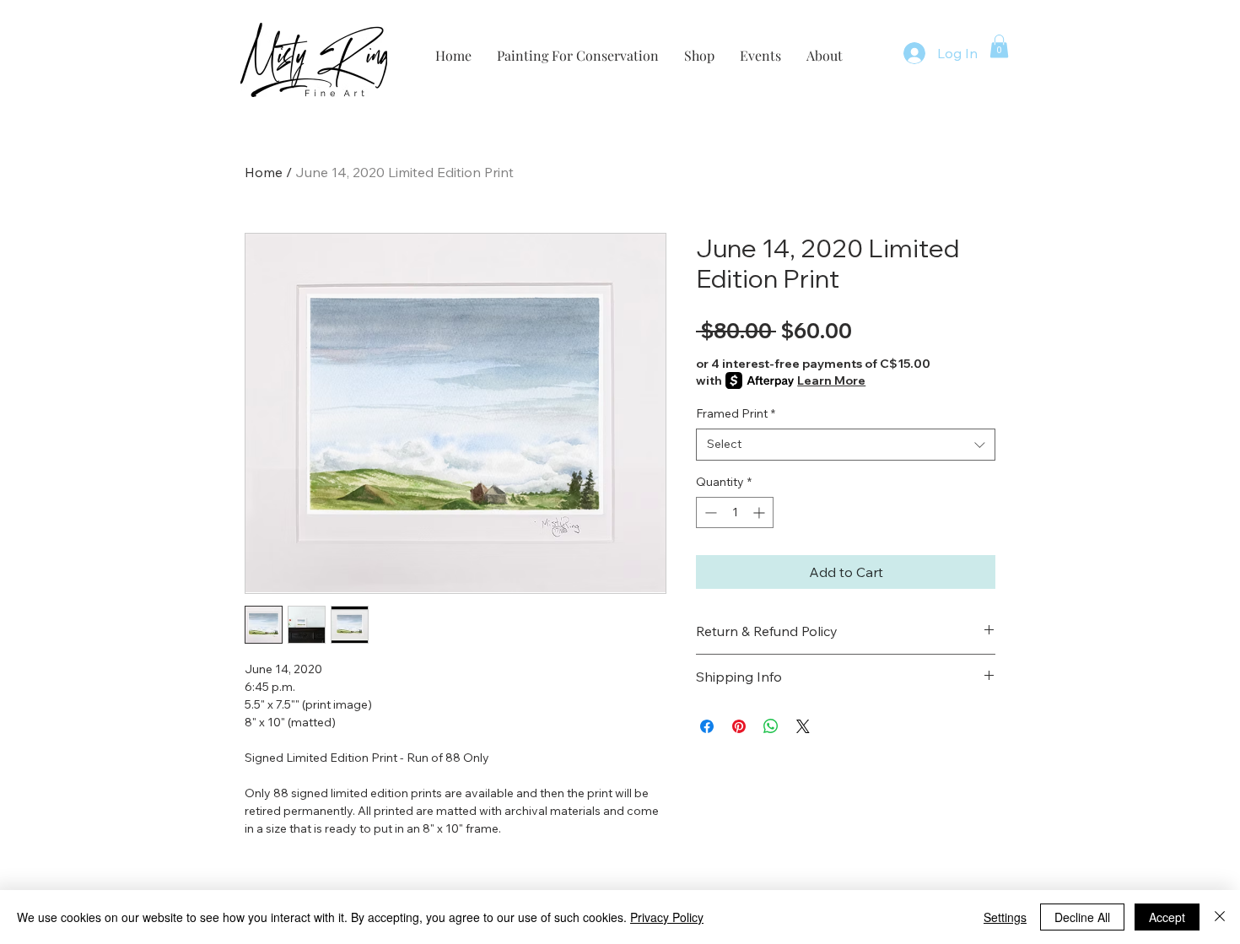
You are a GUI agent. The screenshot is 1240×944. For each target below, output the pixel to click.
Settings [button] (1005, 917)
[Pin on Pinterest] (739, 726)
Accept (1167, 917)
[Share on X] (803, 726)
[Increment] (760, 512)
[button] (999, 46)
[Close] (1220, 917)
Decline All (1082, 917)
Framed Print (735, 413)
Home (264, 172)
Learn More (831, 380)
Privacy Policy (667, 917)
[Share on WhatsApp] (771, 726)
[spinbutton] (735, 512)
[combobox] (845, 445)
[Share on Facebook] (707, 726)
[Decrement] (709, 512)
